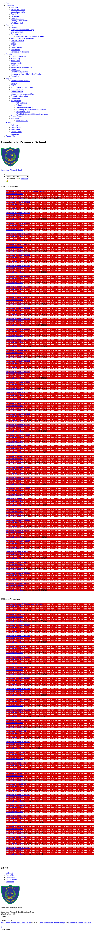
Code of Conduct (17, 18)
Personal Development (20, 52)
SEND (13, 43)
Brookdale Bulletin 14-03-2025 (18, 763)
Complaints (15, 70)
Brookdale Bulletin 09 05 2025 (18, 699)
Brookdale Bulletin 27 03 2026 (18, 319)
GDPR (13, 85)
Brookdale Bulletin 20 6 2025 (17, 646)
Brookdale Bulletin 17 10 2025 (18, 520)
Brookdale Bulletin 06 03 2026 (18, 350)
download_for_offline (14, 194)
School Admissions (18, 56)
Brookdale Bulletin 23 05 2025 (18, 678)
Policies (14, 83)
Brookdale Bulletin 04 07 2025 (18, 625)
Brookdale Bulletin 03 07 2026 (18, 213)
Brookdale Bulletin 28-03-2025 (18, 742)
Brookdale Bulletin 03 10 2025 (18, 541)
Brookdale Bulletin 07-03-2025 (18, 773)
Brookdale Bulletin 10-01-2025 (18, 848)
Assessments (16, 34)
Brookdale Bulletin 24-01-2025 (18, 826)
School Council (17, 116)
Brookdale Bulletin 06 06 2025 (18, 667)
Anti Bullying (21, 103)
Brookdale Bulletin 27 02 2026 (18, 361)
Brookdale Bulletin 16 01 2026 (18, 414)
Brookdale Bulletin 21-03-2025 (18, 752)
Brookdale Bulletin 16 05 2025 (18, 689)
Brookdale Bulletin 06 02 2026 (18, 382)
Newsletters (15, 129)
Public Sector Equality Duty (22, 87)
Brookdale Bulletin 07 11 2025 (18, 499)
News (8, 123)
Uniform (14, 65)
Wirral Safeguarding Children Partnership (32, 114)
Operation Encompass (24, 107)
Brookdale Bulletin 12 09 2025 (18, 573)
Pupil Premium (17, 89)
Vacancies (15, 134)
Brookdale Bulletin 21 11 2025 (18, 488)
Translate (24, 179)
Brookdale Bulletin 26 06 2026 (18, 223)
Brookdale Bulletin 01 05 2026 (18, 287)
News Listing (16, 127)
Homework (15, 50)
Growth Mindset (17, 41)
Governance (15, 16)
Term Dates (15, 61)
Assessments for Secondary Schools (30, 36)
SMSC (13, 45)
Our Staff (14, 14)
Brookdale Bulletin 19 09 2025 (18, 562)
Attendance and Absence (20, 81)
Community (15, 98)
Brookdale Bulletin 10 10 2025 (18, 530)
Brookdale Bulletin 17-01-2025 (18, 837)
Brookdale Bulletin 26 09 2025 (18, 552)
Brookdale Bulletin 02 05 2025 (18, 710)
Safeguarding (16, 101)
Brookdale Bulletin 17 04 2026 (18, 308)
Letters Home (16, 132)
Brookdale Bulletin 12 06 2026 (18, 244)
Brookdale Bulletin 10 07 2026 (18, 202)
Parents (9, 54)
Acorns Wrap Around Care (21, 67)
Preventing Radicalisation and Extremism (32, 109)
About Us (10, 5)
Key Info (9, 78)
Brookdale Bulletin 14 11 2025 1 (19, 478)
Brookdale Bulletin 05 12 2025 (18, 456)
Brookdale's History (18, 12)
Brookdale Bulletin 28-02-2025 (18, 784)
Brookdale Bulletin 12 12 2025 (18, 446)
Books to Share (22, 121)
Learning (9, 25)
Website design (59, 923)
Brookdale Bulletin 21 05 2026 (18, 255)
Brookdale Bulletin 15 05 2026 (18, 266)
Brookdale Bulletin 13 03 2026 (18, 340)
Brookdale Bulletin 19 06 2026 (18, 234)
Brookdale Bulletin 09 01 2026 (18, 425)
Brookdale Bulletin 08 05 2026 (18, 276)
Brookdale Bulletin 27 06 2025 (18, 636)
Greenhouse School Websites (79, 923)
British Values (16, 47)
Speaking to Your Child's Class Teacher (26, 74)
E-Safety (19, 105)
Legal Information (46, 923)
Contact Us (10, 136)
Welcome (14, 7)
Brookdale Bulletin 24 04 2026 (18, 297)
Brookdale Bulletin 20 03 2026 (18, 329)
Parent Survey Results (19, 72)
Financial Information (19, 96)
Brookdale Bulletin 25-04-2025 (18, 720)
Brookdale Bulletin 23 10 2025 (18, 509)
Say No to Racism (23, 112)
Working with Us (17, 23)
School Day (15, 58)
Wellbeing (15, 118)
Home (8, 3)
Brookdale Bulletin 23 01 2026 (18, 403)
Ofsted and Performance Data (22, 94)
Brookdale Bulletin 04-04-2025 (18, 731)
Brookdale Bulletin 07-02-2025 (18, 805)
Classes (14, 27)
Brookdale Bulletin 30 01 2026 (18, 393)
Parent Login (16, 76)
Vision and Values (18, 10)
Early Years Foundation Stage (22, 30)
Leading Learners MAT (20, 21)
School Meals (16, 63)
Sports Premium (17, 92)
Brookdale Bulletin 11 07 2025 (18, 614)
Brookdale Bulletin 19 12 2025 (18, 435)
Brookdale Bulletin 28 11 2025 (18, 467)
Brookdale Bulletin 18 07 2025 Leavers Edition (24, 604)
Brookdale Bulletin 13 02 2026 (18, 372)
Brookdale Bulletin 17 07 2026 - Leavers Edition (25, 191)
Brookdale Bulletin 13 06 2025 (18, 657)
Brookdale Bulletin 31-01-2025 (18, 816)
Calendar (14, 125)
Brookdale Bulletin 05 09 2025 (18, 583)
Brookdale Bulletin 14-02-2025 (18, 795)
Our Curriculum (17, 32)
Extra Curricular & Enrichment (23, 38)
